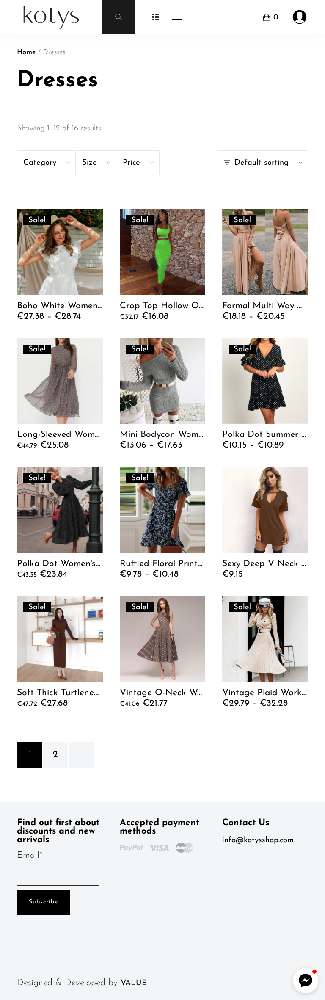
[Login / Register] (299, 17)
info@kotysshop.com (258, 840)
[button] (305, 980)
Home (26, 52)
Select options (45, 320)
